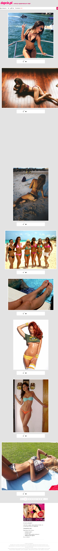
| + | (22, 54)
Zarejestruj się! (27, 528)
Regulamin (31, 543)
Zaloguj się (4, 8)
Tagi (13, 8)
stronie (47, 549)
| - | (39, 54)
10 (42, 499)
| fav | (25, 62)
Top (8, 8)
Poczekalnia (18, 8)
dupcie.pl (15, 3)
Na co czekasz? (26, 537)
